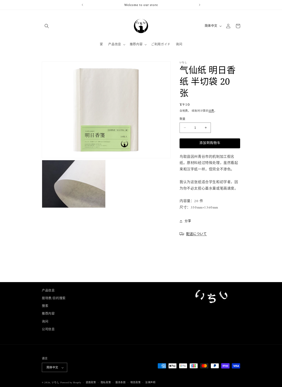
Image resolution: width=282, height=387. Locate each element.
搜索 (45, 306)
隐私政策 (106, 383)
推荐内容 (48, 314)
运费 (211, 111)
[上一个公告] (82, 5)
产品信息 (48, 290)
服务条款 (120, 383)
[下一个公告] (199, 5)
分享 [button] (188, 221)
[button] (47, 26)
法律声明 (150, 383)
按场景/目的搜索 (54, 298)
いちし (55, 383)
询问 (45, 321)
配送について (196, 233)
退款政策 (91, 383)
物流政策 (135, 383)
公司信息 (48, 329)
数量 (183, 119)
